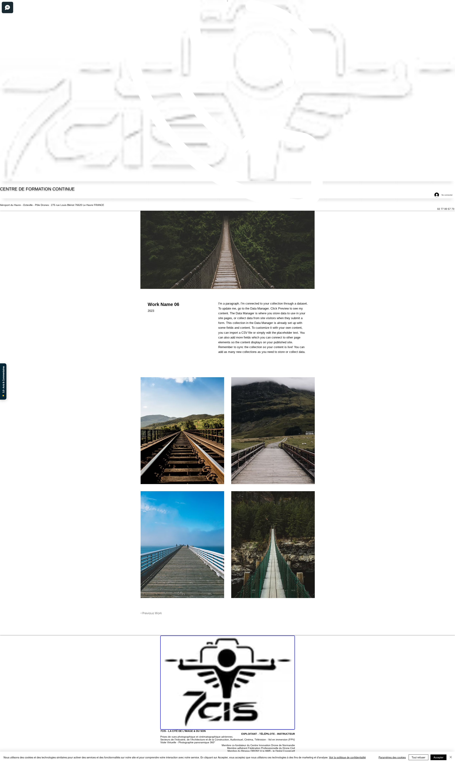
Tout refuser (418, 757)
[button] (182, 430)
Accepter (438, 757)
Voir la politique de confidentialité (347, 757)
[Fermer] (451, 757)
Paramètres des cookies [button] (392, 757)
